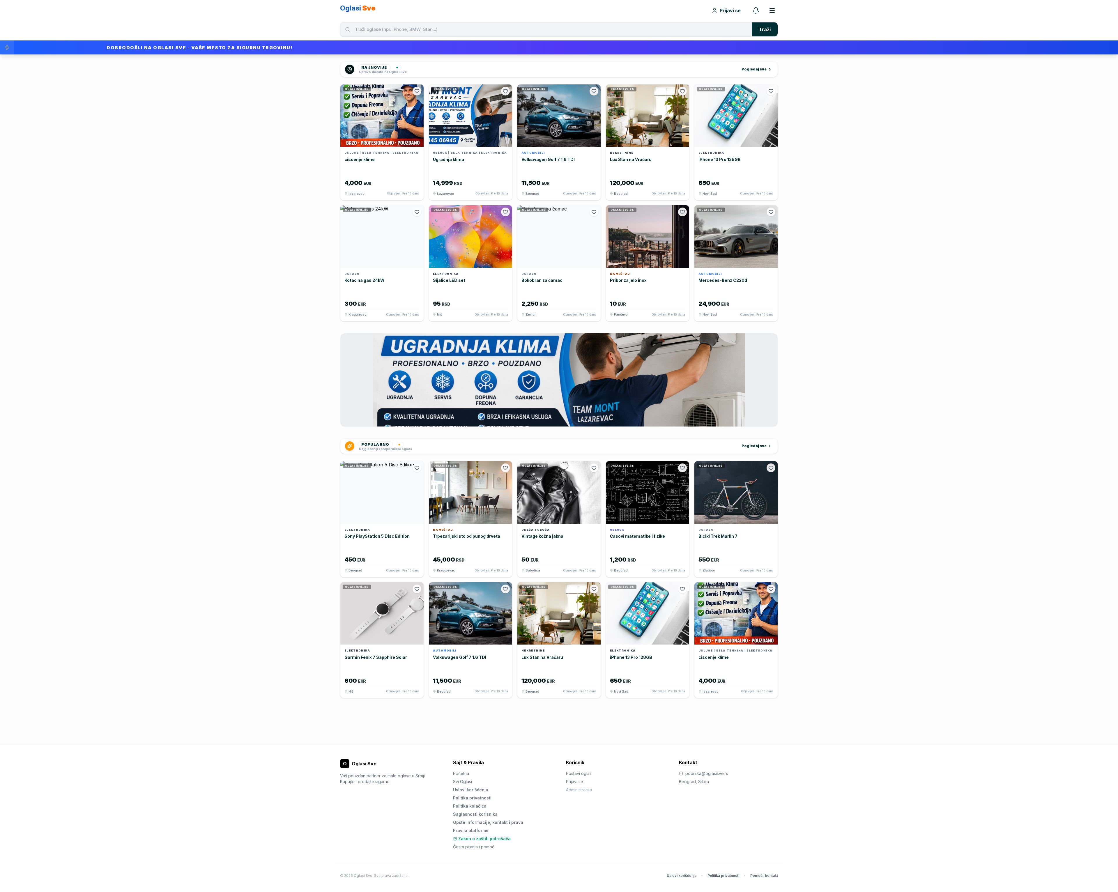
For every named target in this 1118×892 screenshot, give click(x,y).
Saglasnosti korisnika (475, 814)
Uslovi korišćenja (470, 789)
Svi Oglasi (462, 781)
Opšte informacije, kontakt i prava (488, 822)
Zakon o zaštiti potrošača (484, 838)
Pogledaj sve (754, 69)
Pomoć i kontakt (764, 875)
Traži (765, 29)
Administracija (579, 789)
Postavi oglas (579, 773)
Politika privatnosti (472, 797)
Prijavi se (730, 10)
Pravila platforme (471, 830)
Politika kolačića (470, 805)
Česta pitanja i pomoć (473, 846)
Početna (461, 773)
